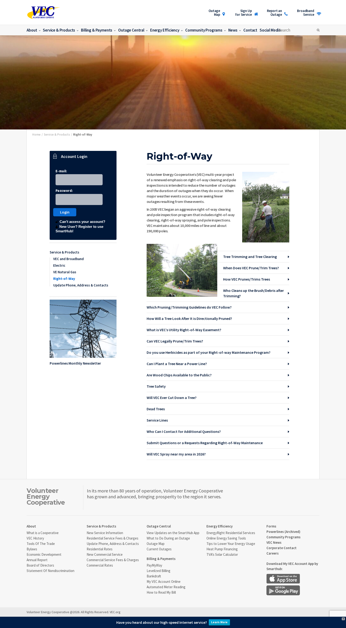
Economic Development (44, 554)
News (232, 30)
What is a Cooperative (43, 533)
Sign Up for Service (243, 12)
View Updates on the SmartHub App (173, 533)
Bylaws (32, 549)
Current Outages (159, 549)
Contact (250, 30)
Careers (272, 553)
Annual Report (37, 560)
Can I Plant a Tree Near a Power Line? (177, 363)
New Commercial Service (105, 554)
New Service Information (105, 533)
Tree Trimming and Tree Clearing (250, 256)
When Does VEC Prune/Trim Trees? (251, 268)
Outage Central (131, 30)
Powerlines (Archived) (283, 531)
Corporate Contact (281, 548)
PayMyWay (154, 565)
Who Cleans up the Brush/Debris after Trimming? (253, 293)
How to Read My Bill (161, 592)
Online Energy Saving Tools (226, 538)
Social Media (270, 30)
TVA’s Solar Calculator (222, 554)
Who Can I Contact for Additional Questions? (184, 431)
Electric (59, 265)
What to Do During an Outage (168, 538)
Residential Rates (100, 549)
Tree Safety (156, 386)
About (32, 30)
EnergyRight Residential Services (230, 533)
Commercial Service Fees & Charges (113, 560)
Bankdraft (154, 576)
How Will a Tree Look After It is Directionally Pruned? (189, 318)
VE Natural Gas (64, 272)
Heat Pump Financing (222, 549)
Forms (271, 526)
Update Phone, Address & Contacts (80, 285)
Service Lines (157, 420)
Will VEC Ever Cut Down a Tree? (172, 397)
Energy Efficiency (164, 30)
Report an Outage (274, 12)
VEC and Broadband (68, 259)
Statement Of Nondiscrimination (50, 570)
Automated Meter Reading (166, 587)
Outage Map (214, 12)
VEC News (274, 542)
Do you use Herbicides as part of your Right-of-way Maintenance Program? (208, 352)
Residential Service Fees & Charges (112, 538)
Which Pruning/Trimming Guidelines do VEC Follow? (189, 307)
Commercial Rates (100, 565)
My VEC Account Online (164, 581)
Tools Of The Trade (41, 543)
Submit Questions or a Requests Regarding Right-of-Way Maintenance (205, 442)
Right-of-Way (64, 278)
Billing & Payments (96, 30)
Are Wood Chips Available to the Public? (179, 375)
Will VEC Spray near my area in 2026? (176, 454)
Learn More (219, 622)
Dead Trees (156, 409)
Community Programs (203, 30)
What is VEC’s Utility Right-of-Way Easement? (184, 329)
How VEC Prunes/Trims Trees (246, 279)
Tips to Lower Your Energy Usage (230, 543)
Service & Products (59, 30)
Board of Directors (40, 565)
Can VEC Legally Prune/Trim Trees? (175, 341)
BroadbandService (305, 12)
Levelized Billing (158, 570)
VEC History (35, 538)
